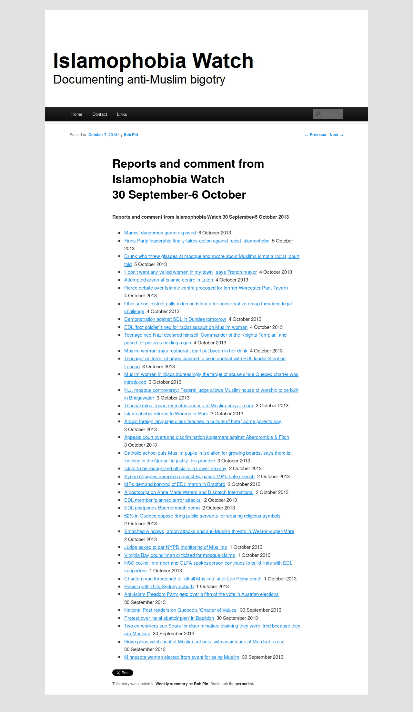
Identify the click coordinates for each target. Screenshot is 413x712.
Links (122, 114)
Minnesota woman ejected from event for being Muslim (181, 656)
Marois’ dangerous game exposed (160, 232)
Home (76, 114)
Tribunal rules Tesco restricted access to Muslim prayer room (188, 405)
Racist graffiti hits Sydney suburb (159, 586)
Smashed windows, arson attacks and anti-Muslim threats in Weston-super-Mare (209, 531)
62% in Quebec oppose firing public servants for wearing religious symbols (202, 515)
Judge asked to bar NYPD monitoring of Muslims (175, 546)
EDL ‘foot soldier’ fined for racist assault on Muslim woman (185, 326)
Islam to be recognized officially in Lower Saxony (175, 468)
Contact (100, 114)
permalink (245, 684)
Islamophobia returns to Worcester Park (166, 413)
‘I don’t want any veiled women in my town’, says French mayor (190, 271)
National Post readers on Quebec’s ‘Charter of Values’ (180, 609)
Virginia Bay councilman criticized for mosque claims (179, 554)
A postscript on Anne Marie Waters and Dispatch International (188, 492)
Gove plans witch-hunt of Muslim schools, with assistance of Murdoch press (204, 641)
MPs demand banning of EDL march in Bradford (174, 483)
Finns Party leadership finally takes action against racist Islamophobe (196, 240)
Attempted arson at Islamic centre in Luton (168, 279)
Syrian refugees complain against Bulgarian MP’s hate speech (189, 476)
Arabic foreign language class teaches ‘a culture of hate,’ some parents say (202, 421)
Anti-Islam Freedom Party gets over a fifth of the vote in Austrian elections (201, 593)
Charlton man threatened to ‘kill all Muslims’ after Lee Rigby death (192, 578)
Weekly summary (172, 684)
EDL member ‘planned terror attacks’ (163, 499)
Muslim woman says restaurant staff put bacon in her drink (185, 350)
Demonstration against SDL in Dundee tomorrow (175, 318)
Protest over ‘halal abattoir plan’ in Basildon (169, 617)
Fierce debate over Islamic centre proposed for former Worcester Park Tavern (206, 287)
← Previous (315, 134)
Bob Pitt (131, 134)
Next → (336, 134)
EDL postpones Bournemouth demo (162, 507)
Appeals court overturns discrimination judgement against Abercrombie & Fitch (206, 436)
